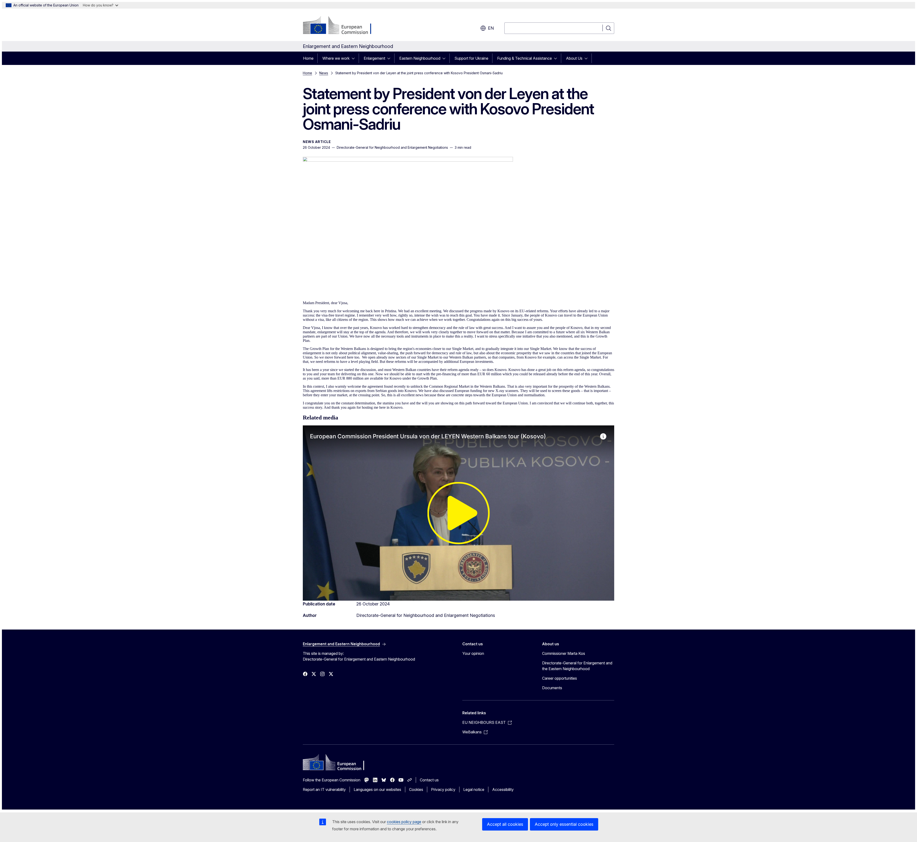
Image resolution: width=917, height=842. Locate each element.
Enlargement (374, 58)
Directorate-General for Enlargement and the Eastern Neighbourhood (577, 666)
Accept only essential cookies (564, 824)
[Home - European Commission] (341, 25)
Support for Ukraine (471, 58)
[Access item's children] (355, 58)
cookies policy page (404, 821)
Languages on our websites (377, 789)
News (323, 73)
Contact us (429, 780)
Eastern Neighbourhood (419, 58)
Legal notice (473, 789)
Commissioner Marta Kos (563, 653)
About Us (574, 58)
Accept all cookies (505, 824)
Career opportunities (559, 678)
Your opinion (473, 653)
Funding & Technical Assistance (524, 58)
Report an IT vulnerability (324, 789)
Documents (552, 687)
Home (308, 58)
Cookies (416, 789)
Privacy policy (443, 789)
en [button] (491, 28)
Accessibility (503, 789)
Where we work (336, 58)
